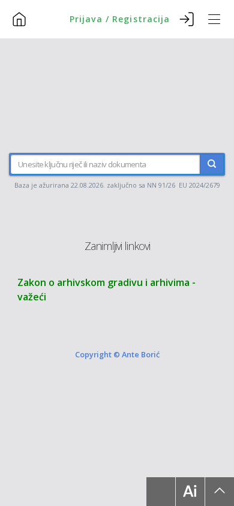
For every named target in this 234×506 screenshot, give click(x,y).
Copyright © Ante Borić (117, 354)
